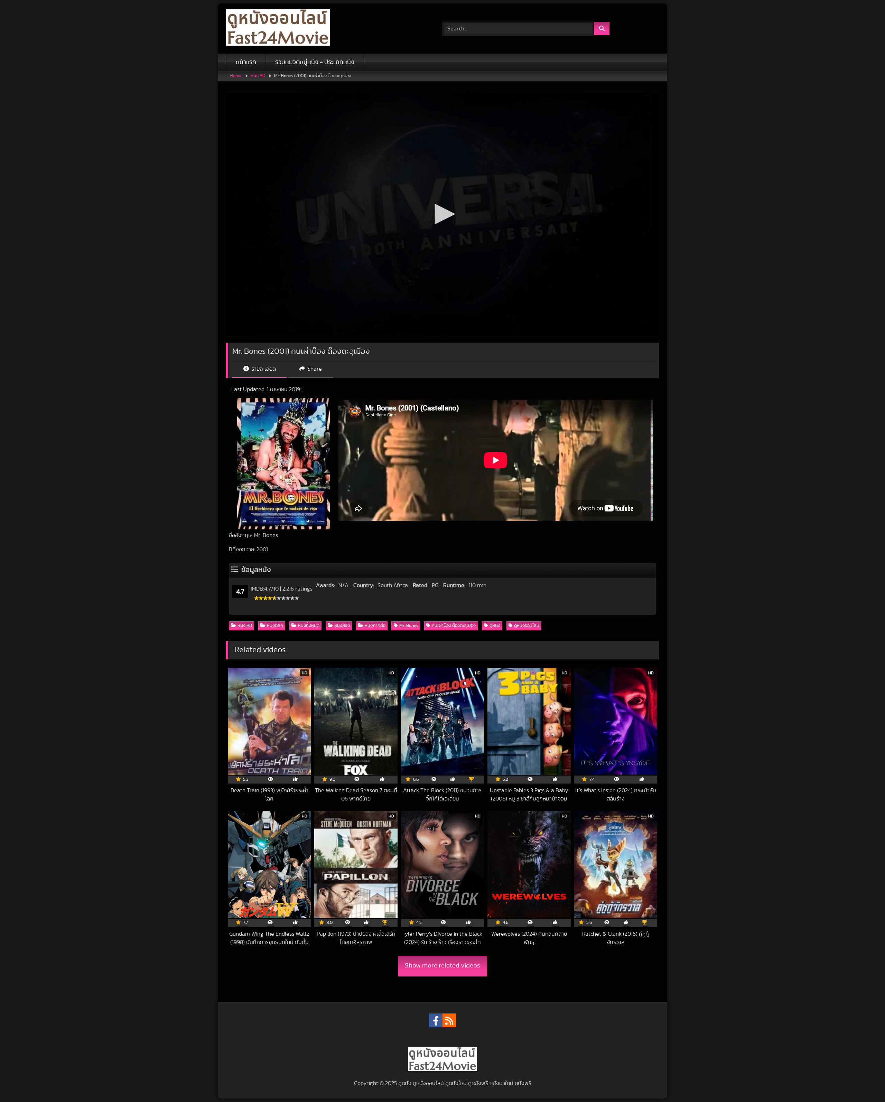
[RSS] (449, 1020)
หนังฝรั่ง (342, 625)
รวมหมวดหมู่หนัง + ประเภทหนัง (314, 62)
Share (314, 369)
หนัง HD (258, 76)
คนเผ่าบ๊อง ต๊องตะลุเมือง (454, 625)
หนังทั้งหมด (308, 625)
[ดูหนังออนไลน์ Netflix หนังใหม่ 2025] (278, 28)
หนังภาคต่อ (375, 625)
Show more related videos (442, 965)
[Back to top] (863, 1081)
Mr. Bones (408, 625)
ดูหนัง (495, 625)
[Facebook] (435, 1020)
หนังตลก (275, 625)
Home (236, 76)
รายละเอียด (263, 369)
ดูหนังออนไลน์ (526, 625)
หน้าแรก (246, 62)
